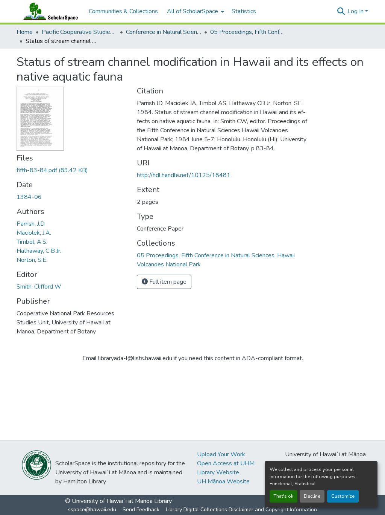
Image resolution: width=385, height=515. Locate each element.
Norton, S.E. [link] (32, 260)
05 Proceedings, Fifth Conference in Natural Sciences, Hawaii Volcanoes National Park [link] (247, 32)
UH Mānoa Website (223, 481)
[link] (72, 170)
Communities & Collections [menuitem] (123, 11)
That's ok (283, 496)
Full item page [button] (167, 282)
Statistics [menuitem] (244, 11)
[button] (49, 11)
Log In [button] (356, 11)
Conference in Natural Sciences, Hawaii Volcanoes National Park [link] (163, 32)
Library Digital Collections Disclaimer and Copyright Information (241, 509)
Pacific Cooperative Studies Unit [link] (79, 32)
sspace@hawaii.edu (92, 509)
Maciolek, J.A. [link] (34, 233)
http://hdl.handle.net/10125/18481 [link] (183, 175)
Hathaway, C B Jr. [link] (39, 251)
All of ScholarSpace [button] (192, 11)
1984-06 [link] (29, 197)
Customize (343, 496)
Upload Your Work (221, 454)
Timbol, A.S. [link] (32, 242)
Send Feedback (141, 509)
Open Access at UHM (226, 463)
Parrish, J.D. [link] (31, 224)
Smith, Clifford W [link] (39, 287)
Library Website (218, 472)
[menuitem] (194, 11)
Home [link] (25, 32)
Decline (312, 496)
